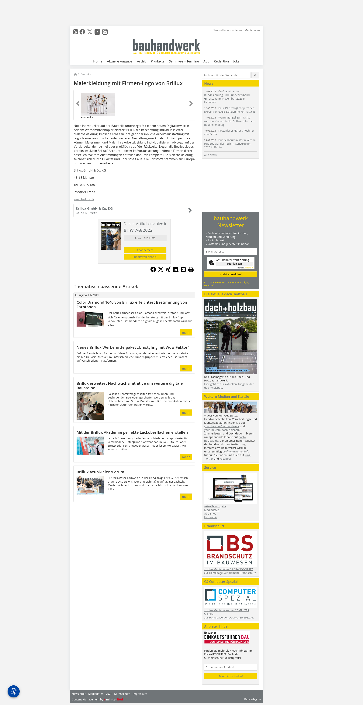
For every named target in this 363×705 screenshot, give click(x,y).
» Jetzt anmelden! (231, 274)
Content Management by (88, 699)
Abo (206, 61)
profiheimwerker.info (236, 451)
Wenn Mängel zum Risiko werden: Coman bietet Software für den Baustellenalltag (229, 121)
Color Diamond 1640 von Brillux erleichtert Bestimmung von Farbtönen (132, 304)
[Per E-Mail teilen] (183, 269)
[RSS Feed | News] (75, 32)
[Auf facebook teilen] (153, 271)
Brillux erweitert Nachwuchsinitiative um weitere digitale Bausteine (130, 385)
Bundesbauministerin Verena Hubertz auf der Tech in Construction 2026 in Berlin (230, 143)
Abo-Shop (210, 513)
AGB (109, 694)
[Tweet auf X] (160, 271)
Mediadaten (252, 30)
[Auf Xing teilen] (168, 271)
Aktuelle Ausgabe (120, 61)
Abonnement (145, 250)
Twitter (208, 458)
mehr (186, 332)
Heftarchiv (210, 517)
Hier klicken (234, 263)
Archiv (141, 61)
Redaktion (221, 61)
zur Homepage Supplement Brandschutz (230, 573)
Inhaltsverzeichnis (145, 257)
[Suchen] (255, 75)
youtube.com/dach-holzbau (221, 430)
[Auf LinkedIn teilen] (176, 271)
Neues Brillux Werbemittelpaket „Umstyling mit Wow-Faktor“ (133, 347)
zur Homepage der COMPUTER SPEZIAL (229, 617)
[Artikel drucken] (191, 269)
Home (97, 61)
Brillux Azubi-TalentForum (100, 471)
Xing (247, 455)
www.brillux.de (84, 199)
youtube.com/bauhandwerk (221, 426)
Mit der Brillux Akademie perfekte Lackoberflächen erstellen (132, 432)
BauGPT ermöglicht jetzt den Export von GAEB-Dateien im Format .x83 (229, 109)
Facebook (225, 458)
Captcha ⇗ (245, 268)
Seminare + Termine (184, 61)
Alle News (210, 155)
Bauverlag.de (252, 699)
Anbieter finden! (232, 676)
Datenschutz (122, 694)
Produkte (157, 61)
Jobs (236, 61)
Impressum (140, 694)
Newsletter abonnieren (227, 30)
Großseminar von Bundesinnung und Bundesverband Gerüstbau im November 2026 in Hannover (227, 97)
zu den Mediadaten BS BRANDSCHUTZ (228, 569)
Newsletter (79, 694)
